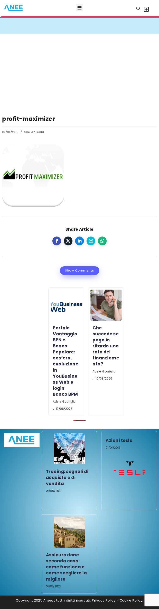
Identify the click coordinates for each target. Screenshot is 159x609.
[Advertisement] (79, 65)
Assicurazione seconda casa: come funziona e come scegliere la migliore (66, 567)
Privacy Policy (104, 600)
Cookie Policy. (131, 600)
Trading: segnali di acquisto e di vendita (67, 477)
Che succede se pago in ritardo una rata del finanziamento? (106, 346)
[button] (79, 7)
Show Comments (79, 270)
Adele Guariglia (64, 402)
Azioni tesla (119, 440)
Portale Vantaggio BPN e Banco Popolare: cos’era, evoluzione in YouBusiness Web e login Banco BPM (65, 361)
